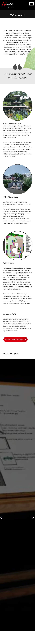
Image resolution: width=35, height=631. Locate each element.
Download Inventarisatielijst (14, 339)
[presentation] (33, 518)
